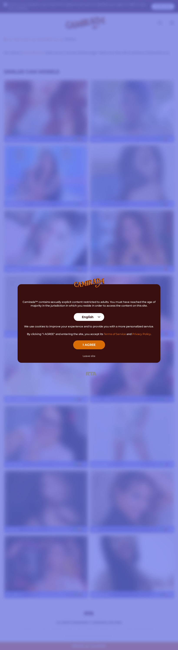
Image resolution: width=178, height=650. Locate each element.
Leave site (89, 356)
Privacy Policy (141, 334)
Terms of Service (115, 334)
